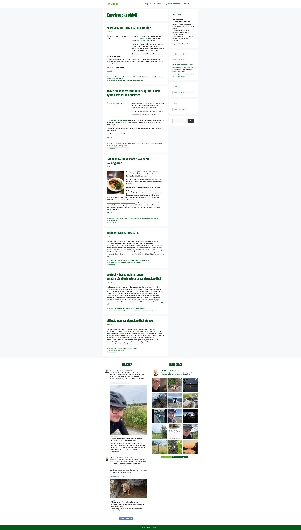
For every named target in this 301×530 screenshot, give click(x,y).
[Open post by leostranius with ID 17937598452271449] (175, 431)
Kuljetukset (135, 310)
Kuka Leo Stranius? (155, 4)
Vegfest (153, 310)
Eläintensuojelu (119, 77)
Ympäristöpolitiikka (118, 78)
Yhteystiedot (186, 4)
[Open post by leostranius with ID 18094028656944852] (190, 447)
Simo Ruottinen (129, 262)
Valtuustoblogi (158, 143)
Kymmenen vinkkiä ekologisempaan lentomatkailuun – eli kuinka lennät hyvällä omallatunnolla (182, 69)
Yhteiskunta (110, 78)
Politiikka (147, 77)
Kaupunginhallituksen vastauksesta (118, 120)
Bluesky (127, 364)
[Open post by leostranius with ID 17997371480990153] (159, 385)
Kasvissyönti (128, 310)
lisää (176, 40)
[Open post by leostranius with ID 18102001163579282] (175, 385)
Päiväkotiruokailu (127, 80)
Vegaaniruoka (140, 80)
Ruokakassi (148, 310)
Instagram (175, 364)
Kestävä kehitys (141, 77)
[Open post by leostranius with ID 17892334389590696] (159, 416)
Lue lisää (109, 71)
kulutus (138, 143)
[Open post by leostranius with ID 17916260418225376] (159, 400)
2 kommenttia (112, 222)
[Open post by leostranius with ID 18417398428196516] (175, 400)
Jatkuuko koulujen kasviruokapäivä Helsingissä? (128, 161)
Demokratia (111, 77)
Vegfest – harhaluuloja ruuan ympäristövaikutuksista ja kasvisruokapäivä (134, 276)
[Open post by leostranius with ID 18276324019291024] (190, 385)
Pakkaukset (141, 310)
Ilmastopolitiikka (132, 77)
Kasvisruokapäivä (112, 80)
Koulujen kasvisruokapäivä (123, 233)
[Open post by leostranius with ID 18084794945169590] (190, 416)
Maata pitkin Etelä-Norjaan (180, 59)
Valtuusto (156, 77)
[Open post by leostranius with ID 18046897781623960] (190, 431)
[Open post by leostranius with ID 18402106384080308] (175, 416)
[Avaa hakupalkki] (192, 4)
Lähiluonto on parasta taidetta (181, 62)
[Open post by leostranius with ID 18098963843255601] (190, 400)
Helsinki (125, 77)
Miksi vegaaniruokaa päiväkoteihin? (129, 28)
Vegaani (135, 80)
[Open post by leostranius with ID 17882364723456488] (159, 431)
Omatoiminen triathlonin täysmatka (182, 64)
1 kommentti (111, 148)
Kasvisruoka (111, 147)
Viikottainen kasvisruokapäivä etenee (130, 320)
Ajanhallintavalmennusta (173, 4)
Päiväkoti (120, 80)
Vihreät (161, 77)
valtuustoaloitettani (146, 38)
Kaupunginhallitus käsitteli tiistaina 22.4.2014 (146, 172)
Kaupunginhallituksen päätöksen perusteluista (121, 203)
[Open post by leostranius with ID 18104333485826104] (175, 447)
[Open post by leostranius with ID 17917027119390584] (159, 447)
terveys (127, 147)
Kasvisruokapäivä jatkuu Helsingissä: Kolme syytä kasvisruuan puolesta (133, 93)
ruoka (151, 77)
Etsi (191, 121)
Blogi (146, 4)
